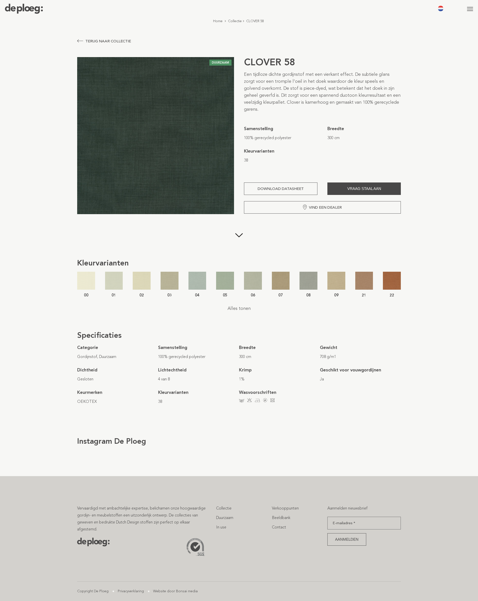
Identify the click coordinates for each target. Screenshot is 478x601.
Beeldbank (281, 517)
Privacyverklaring (131, 591)
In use (221, 527)
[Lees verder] (239, 236)
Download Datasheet (281, 188)
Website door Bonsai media (175, 591)
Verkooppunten (285, 508)
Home (218, 21)
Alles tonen (239, 308)
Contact (279, 527)
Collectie (235, 21)
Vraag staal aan (364, 188)
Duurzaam (224, 517)
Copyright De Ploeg (93, 591)
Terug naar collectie (108, 41)
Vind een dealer (325, 207)
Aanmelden (346, 539)
